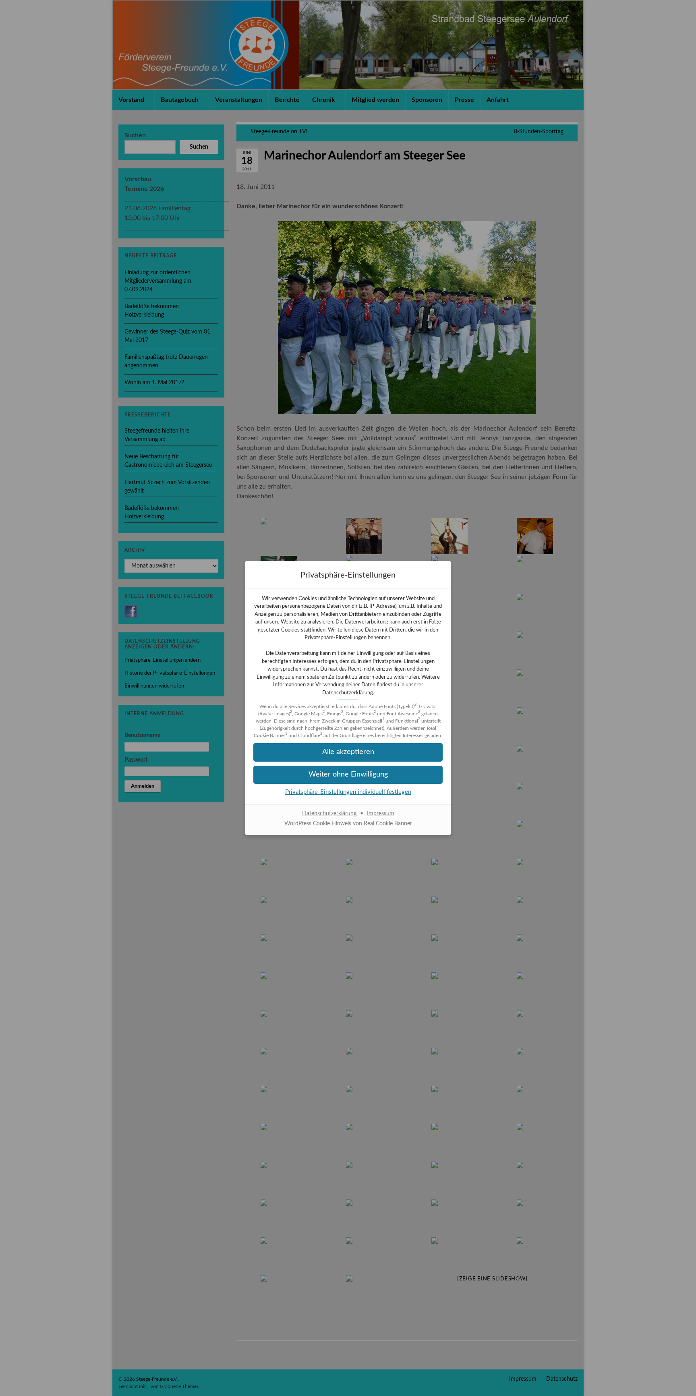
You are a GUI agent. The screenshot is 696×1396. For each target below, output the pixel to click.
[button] (348, 752)
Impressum (380, 813)
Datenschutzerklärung (347, 693)
